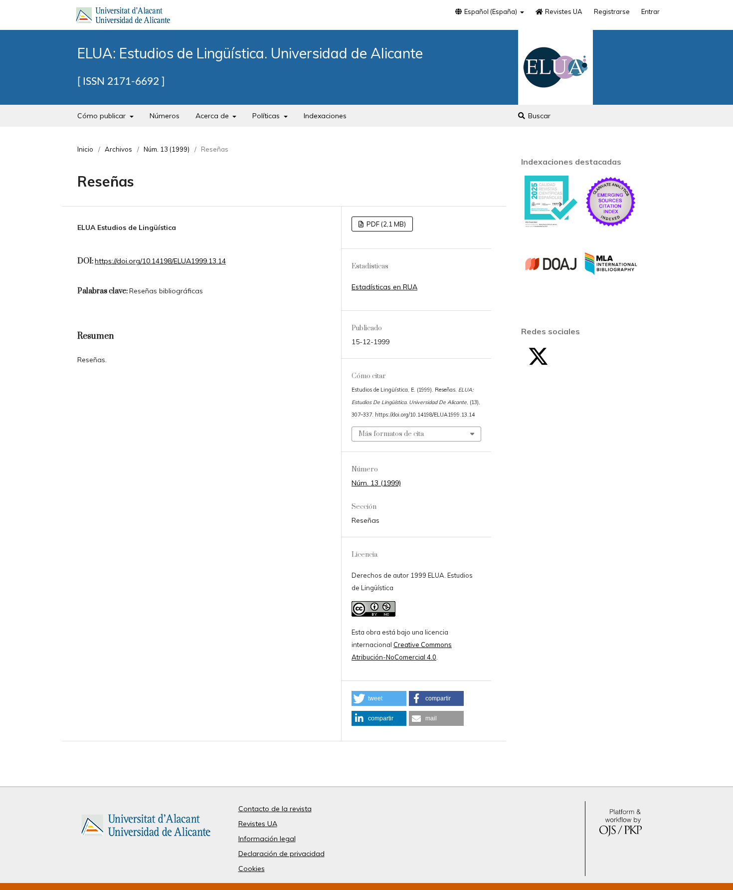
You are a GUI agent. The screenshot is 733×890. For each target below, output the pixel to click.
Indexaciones (325, 115)
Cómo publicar (102, 115)
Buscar (538, 115)
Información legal (267, 838)
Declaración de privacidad (281, 853)
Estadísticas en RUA (384, 286)
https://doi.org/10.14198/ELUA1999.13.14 (160, 260)
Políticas (267, 115)
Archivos (118, 149)
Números (165, 115)
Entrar (650, 11)
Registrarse (612, 11)
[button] (379, 698)
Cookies (251, 868)
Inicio (85, 149)
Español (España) (491, 11)
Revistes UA (563, 11)
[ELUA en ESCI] (610, 225)
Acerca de (213, 115)
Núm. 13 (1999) (166, 149)
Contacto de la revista (275, 808)
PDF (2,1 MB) (385, 224)
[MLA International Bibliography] (610, 287)
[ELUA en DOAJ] (551, 287)
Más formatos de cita (391, 434)
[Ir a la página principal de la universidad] (123, 17)
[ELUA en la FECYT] (551, 225)
